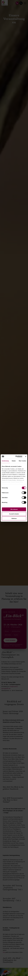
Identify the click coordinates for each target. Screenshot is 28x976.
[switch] (24, 492)
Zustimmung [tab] (5, 461)
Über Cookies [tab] (22, 461)
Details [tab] (14, 461)
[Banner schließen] (25, 456)
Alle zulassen (14, 509)
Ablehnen (14, 518)
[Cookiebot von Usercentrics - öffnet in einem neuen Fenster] (16, 456)
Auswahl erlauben (14, 513)
